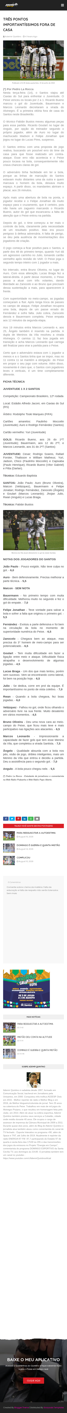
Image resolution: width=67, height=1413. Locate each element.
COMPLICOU (23, 857)
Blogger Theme (21, 1407)
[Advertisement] (26, 1184)
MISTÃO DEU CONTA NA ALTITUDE (34, 1037)
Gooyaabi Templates (54, 1407)
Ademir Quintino (13, 36)
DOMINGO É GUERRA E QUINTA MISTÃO (38, 845)
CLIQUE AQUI (33, 1380)
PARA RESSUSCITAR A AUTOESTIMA (36, 832)
